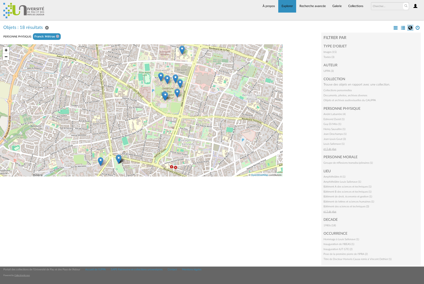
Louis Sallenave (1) (334, 144)
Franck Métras (45, 36)
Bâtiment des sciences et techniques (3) (346, 206)
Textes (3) (329, 57)
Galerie (337, 6)
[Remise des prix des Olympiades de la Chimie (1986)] (182, 50)
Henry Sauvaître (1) (334, 129)
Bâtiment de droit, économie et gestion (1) (348, 196)
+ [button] (6, 50)
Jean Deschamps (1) (335, 134)
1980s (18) (330, 225)
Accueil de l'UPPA (95, 269)
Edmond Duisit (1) (334, 119)
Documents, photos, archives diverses (345, 95)
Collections (355, 6)
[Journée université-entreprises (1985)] (177, 93)
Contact (172, 269)
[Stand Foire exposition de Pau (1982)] (100, 161)
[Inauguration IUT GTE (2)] (165, 96)
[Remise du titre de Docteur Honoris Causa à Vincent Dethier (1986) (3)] (161, 77)
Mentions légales (191, 269)
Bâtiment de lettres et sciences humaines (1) (349, 201)
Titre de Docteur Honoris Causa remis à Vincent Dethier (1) (358, 259)
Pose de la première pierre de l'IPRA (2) (346, 254)
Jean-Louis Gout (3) (335, 139)
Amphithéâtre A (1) (334, 176)
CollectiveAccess (22, 275)
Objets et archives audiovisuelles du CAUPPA (350, 100)
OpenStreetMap (259, 174)
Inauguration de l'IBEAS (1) (339, 244)
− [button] (6, 56)
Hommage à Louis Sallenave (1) (341, 239)
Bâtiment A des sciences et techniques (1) (347, 186)
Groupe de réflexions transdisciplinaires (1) (348, 162)
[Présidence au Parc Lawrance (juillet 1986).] (118, 159)
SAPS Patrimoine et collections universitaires (137, 269)
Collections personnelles (338, 90)
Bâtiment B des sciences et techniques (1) (347, 191)
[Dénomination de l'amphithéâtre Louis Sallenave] (167, 79)
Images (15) (330, 52)
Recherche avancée (312, 6)
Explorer (287, 6)
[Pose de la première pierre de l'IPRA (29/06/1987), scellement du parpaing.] (180, 83)
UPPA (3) (329, 71)
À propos (269, 6)
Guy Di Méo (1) (332, 124)
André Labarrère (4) (335, 114)
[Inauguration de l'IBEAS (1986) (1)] (175, 78)
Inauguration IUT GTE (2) (338, 249)
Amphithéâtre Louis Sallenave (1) (342, 181)
